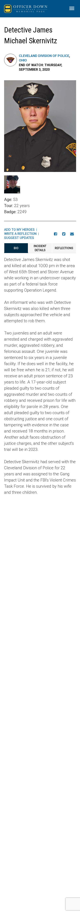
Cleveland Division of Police (44, 56)
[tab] (16, 248)
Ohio (23, 60)
